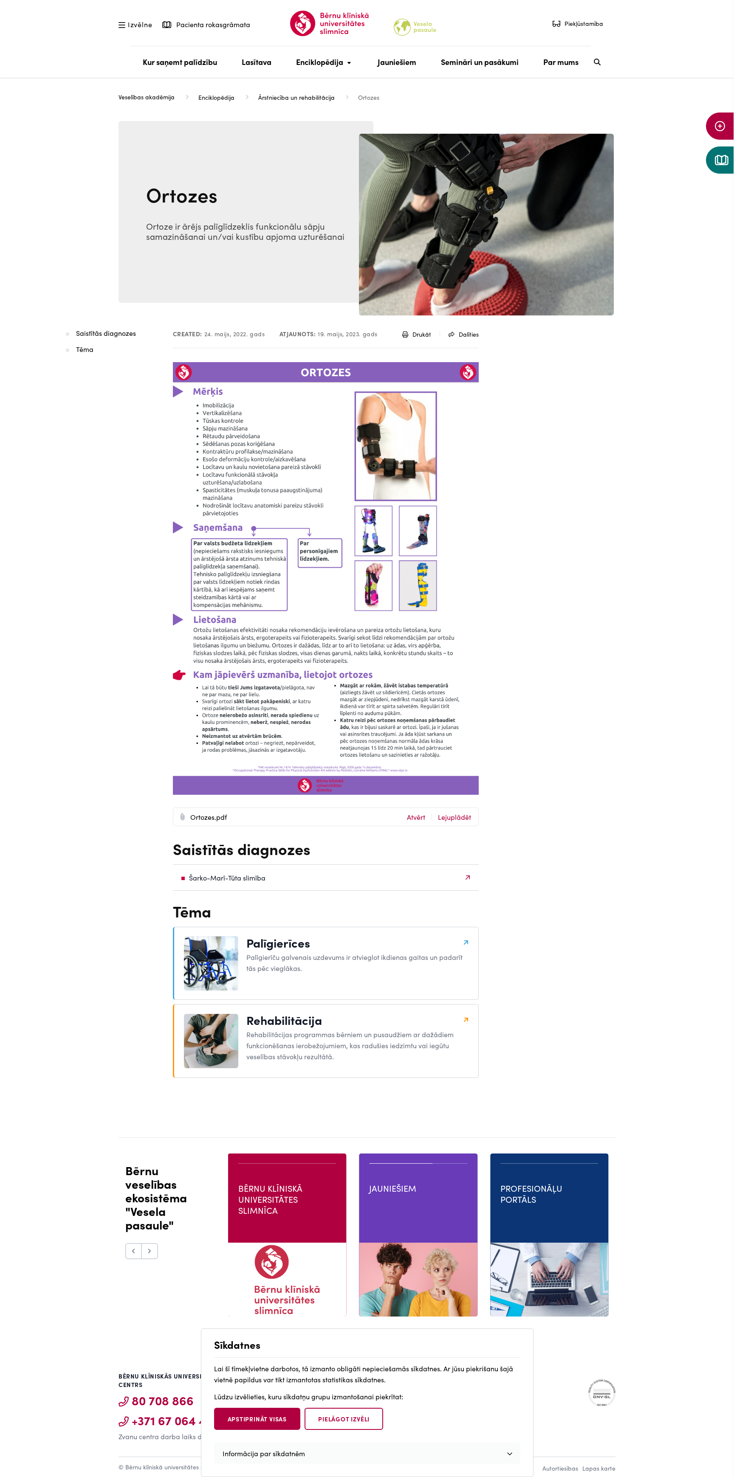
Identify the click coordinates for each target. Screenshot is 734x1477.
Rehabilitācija (284, 1020)
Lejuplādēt (454, 816)
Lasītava (256, 61)
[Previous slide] (133, 1251)
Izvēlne (140, 23)
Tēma (84, 349)
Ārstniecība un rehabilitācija (296, 97)
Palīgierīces (278, 942)
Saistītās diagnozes (106, 333)
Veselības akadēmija (147, 97)
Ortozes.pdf (208, 816)
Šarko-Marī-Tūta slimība (227, 877)
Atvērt (416, 816)
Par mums (561, 61)
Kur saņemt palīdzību (180, 61)
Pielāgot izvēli (344, 1419)
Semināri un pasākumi (480, 61)
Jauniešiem (397, 61)
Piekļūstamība (584, 23)
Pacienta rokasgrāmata (212, 24)
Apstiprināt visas (257, 1419)
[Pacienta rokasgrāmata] (720, 160)
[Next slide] (150, 1251)
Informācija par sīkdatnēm (264, 1453)
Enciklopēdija (317, 67)
